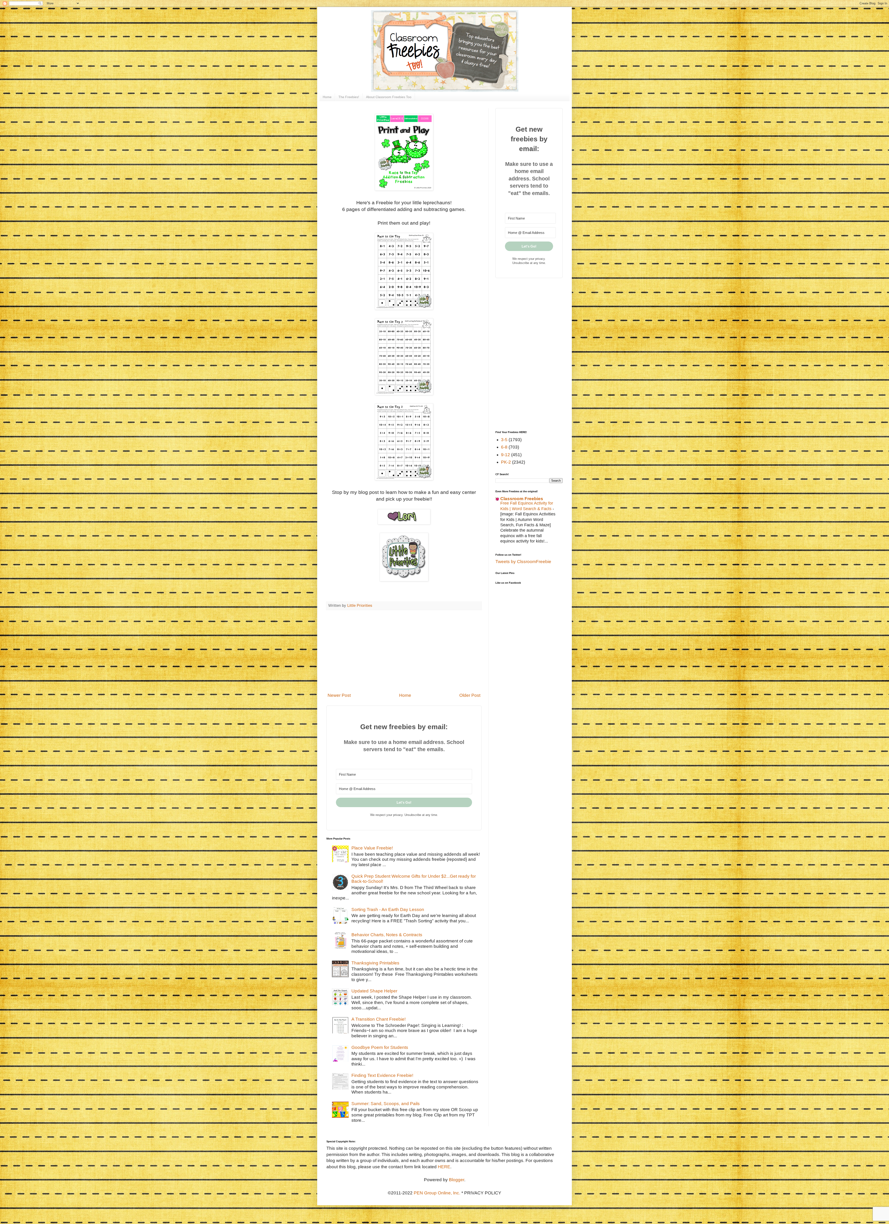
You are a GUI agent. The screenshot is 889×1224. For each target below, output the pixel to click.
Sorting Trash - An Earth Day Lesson (387, 909)
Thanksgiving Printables (375, 963)
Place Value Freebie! (372, 848)
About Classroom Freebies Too (388, 97)
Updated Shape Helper (374, 990)
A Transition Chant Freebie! (378, 1019)
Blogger (456, 1179)
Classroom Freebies (521, 498)
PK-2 (506, 462)
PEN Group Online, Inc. (437, 1192)
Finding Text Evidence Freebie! (382, 1075)
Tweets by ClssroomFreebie (523, 561)
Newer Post (339, 695)
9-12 (505, 454)
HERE (444, 1166)
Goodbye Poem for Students (379, 1047)
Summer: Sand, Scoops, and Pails (385, 1103)
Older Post (469, 695)
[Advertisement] (404, 651)
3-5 (504, 439)
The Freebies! (348, 97)
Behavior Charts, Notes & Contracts (386, 934)
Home (327, 97)
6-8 (504, 447)
